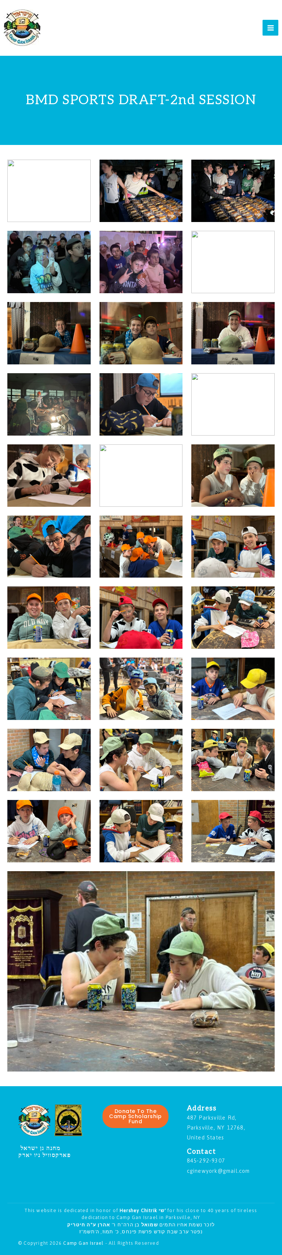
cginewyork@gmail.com (218, 1171)
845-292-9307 (206, 1160)
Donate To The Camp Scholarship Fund (135, 1116)
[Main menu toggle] (270, 28)
